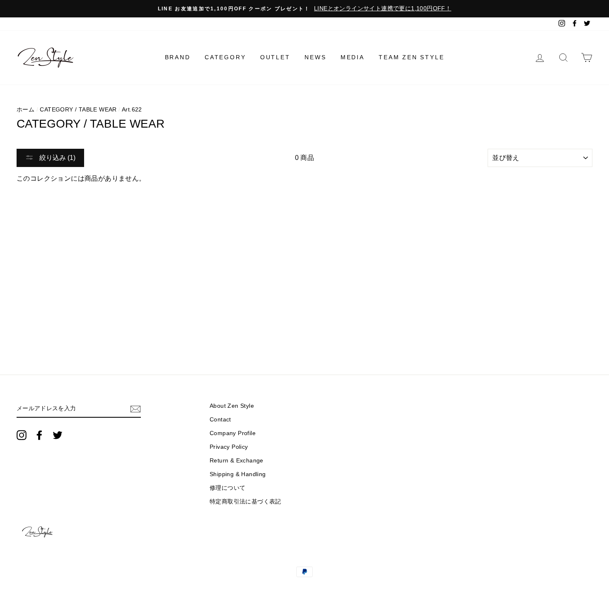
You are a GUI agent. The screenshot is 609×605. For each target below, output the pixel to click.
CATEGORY (225, 57)
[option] (304, 8)
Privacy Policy (229, 447)
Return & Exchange (236, 460)
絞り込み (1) (56, 157)
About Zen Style (232, 406)
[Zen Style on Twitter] (58, 435)
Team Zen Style (411, 57)
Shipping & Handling (238, 474)
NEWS (315, 57)
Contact (220, 419)
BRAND (178, 57)
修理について (227, 488)
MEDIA (353, 57)
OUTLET (275, 57)
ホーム (25, 109)
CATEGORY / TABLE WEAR (78, 109)
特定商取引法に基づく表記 (245, 502)
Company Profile (233, 433)
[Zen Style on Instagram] (22, 435)
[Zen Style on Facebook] (39, 435)
